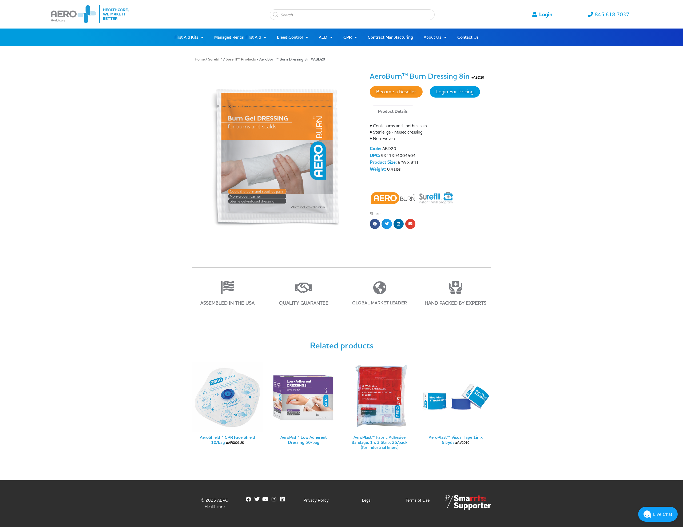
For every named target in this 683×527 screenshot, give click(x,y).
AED (323, 37)
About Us (432, 37)
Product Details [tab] (393, 111)
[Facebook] (248, 499)
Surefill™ (215, 59)
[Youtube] (265, 499)
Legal (366, 500)
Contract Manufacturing (390, 37)
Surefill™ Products (241, 59)
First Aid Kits (186, 37)
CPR (347, 37)
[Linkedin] (282, 499)
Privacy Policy (316, 500)
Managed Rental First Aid (237, 37)
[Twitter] (257, 499)
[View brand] (394, 197)
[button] (375, 224)
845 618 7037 (612, 14)
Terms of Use (418, 500)
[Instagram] (274, 499)
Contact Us (468, 37)
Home (200, 59)
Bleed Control (290, 37)
